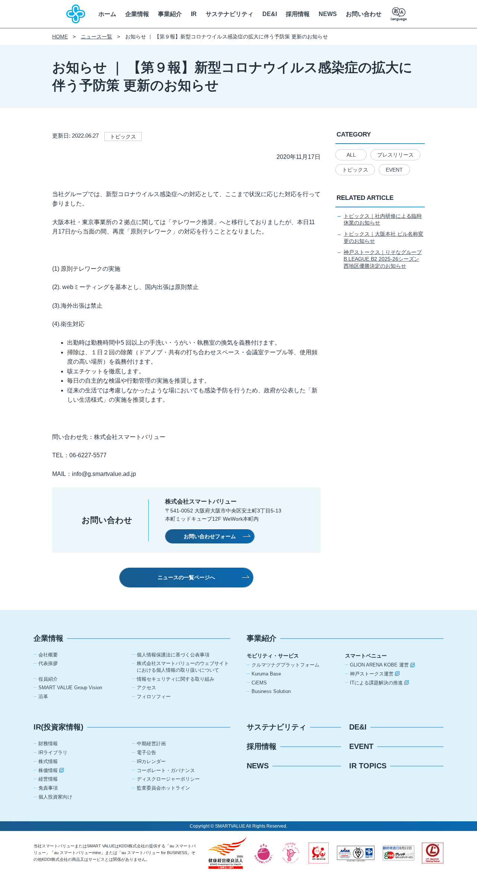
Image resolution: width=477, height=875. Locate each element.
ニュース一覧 (96, 37)
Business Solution (271, 691)
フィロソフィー (154, 696)
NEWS (328, 14)
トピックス (355, 170)
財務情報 (48, 743)
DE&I (269, 14)
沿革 (43, 696)
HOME (60, 37)
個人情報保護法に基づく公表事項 (173, 655)
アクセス (146, 687)
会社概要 (48, 655)
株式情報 (48, 761)
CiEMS (259, 683)
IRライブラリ (52, 752)
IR (194, 14)
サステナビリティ (229, 14)
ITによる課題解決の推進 (376, 683)
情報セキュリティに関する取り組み (175, 679)
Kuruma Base (266, 674)
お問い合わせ (364, 14)
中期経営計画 (151, 743)
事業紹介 (170, 14)
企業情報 (137, 14)
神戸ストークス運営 (372, 674)
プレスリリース (395, 155)
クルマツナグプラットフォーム (285, 665)
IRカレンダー (151, 761)
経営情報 (48, 779)
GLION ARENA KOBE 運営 (379, 665)
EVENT (394, 170)
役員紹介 (48, 679)
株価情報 (48, 770)
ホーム (107, 14)
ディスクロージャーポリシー (168, 779)
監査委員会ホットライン (163, 788)
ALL (351, 155)
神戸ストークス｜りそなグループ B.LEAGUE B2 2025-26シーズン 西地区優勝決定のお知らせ (383, 259)
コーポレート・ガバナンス (166, 770)
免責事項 (48, 788)
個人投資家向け (55, 797)
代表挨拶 (48, 663)
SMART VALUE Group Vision (70, 687)
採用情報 (298, 14)
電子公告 (146, 752)
